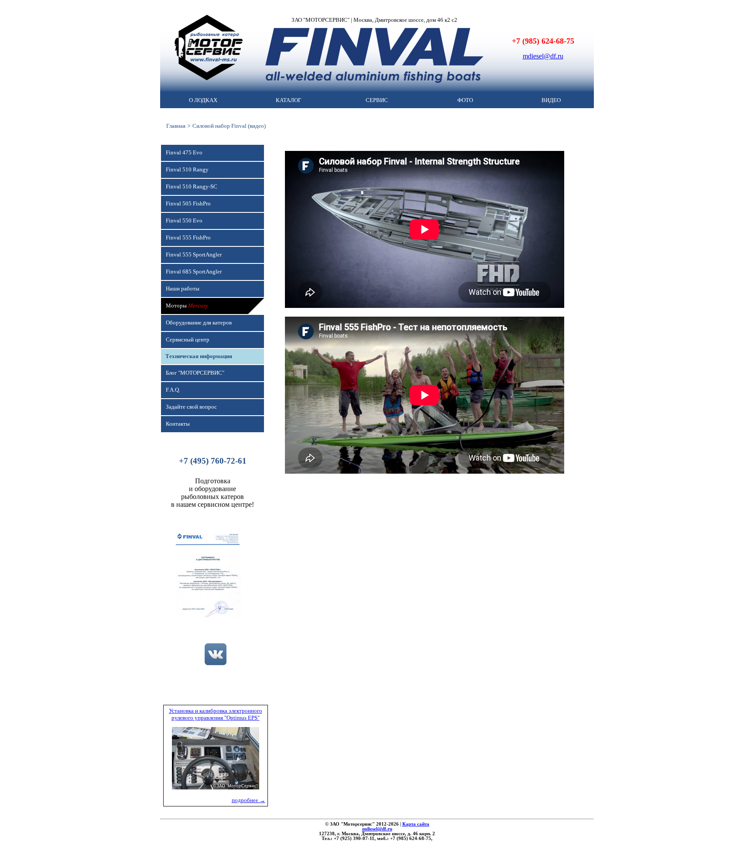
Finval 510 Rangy (187, 170)
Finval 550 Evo (184, 221)
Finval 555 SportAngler (194, 255)
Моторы (187, 306)
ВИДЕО (551, 100)
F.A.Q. (173, 390)
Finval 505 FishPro (188, 204)
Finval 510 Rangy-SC (191, 187)
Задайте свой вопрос (191, 407)
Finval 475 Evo (184, 153)
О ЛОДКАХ (203, 100)
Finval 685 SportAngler (194, 272)
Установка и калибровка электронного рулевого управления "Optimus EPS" (215, 714)
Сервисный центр (187, 340)
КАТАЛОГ (289, 100)
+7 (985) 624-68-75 (543, 41)
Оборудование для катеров (199, 323)
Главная (175, 126)
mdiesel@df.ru (543, 56)
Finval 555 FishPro (188, 238)
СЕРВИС (377, 100)
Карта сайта (415, 824)
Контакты (178, 424)
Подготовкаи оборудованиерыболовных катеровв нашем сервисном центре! (212, 492)
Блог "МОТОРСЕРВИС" (195, 373)
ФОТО (465, 100)
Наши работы (182, 289)
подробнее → (248, 800)
